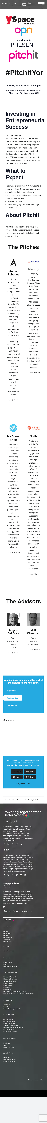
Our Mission (7, 933)
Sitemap (30, 1080)
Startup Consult (8, 1019)
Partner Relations (8, 1029)
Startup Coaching (9, 1021)
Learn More (13, 400)
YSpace (20, 138)
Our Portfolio (7, 937)
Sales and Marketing (10, 981)
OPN (12, 157)
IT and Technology (9, 983)
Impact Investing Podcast (11, 1009)
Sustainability (7, 989)
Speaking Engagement (10, 1025)
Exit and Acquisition (9, 1059)
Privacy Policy (39, 1080)
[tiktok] (17, 844)
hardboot (6, 3)
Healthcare (6, 987)
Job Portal (6, 1005)
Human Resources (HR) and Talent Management (18, 993)
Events (5, 964)
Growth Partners (8, 951)
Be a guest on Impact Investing (13, 1027)
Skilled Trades (7, 985)
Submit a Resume (9, 1061)
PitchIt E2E (6, 1057)
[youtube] (21, 875)
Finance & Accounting (10, 977)
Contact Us (6, 941)
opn (14, 3)
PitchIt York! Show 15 (11, 800)
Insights (6, 1007)
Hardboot (6, 1043)
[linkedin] (21, 844)
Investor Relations (9, 1023)
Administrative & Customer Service (14, 991)
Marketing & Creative (10, 979)
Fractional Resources (10, 1031)
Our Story (6, 931)
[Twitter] (12, 844)
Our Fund (6, 935)
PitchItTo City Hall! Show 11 (33, 800)
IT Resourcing (7, 962)
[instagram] (8, 844)
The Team (6, 939)
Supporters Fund (8, 1047)
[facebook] (4, 844)
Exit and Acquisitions (10, 966)
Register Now (23, 783)
